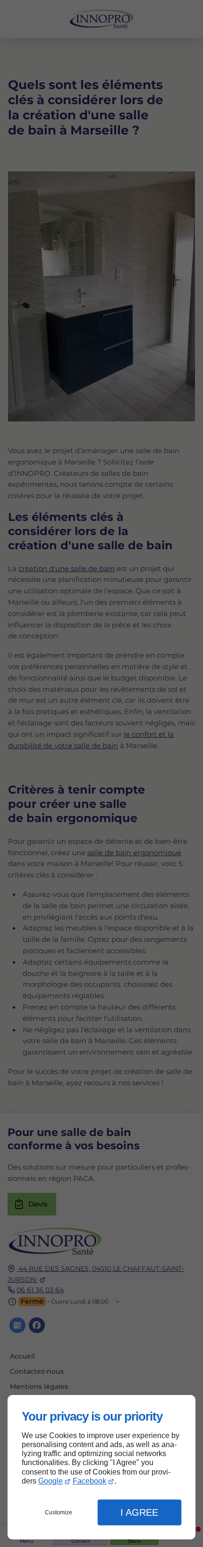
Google (50, 1481)
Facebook (89, 1481)
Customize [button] (58, 1512)
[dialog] (101, 1467)
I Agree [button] (139, 1512)
